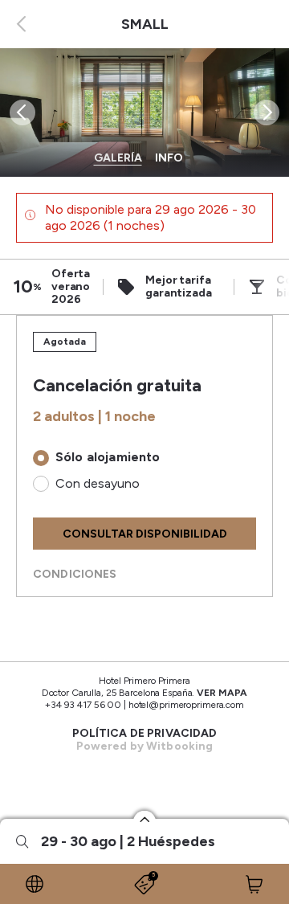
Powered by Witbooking (145, 746)
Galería (118, 158)
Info (169, 158)
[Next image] (268, 112)
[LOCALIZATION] (34, 884)
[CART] (254, 884)
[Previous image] (21, 112)
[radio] (144, 458)
